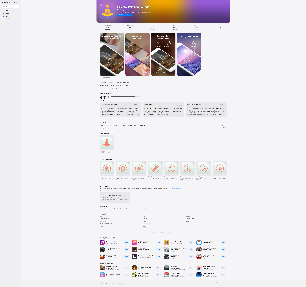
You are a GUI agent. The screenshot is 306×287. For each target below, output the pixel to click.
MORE (138, 114)
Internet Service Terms (104, 283)
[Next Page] (229, 109)
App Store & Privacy (114, 283)
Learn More (144, 208)
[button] (10, 10)
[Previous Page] (98, 109)
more (182, 88)
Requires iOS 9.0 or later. (106, 223)
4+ (186, 223)
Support (130, 283)
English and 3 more (147, 223)
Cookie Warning (123, 283)
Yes (100, 228)
